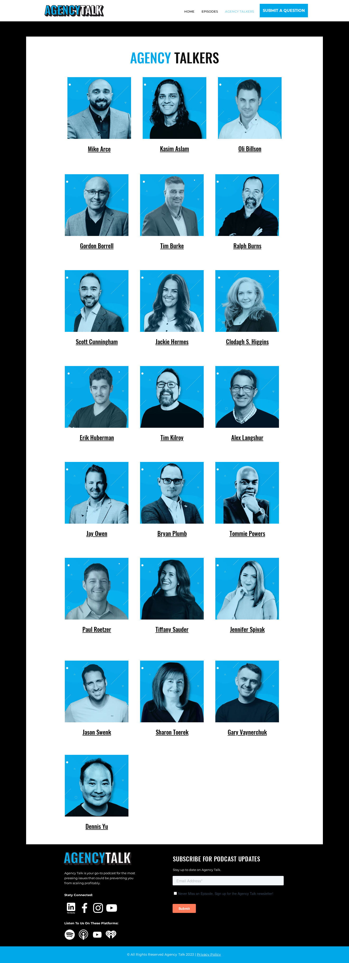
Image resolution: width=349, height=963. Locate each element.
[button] (284, 10)
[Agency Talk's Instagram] (98, 908)
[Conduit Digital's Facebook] (84, 908)
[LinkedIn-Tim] (71, 908)
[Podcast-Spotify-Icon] (69, 934)
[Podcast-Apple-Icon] (83, 934)
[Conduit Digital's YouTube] (111, 908)
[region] (99, 119)
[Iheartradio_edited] (111, 934)
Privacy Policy (209, 954)
